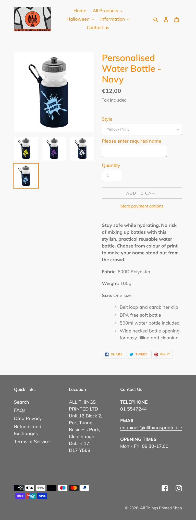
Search (21, 402)
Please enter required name (131, 141)
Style (107, 119)
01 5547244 (133, 409)
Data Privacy (28, 418)
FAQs (20, 410)
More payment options (141, 205)
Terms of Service (32, 441)
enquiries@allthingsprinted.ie (151, 427)
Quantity (111, 165)
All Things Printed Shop (161, 507)
